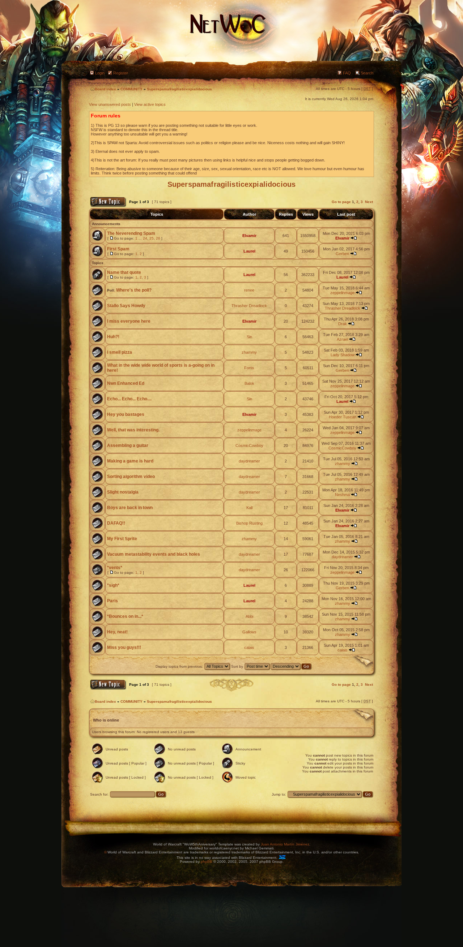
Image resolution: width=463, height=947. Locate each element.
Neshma (342, 494)
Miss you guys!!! (124, 647)
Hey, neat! (117, 631)
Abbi (249, 616)
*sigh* (113, 585)
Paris (112, 600)
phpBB (206, 862)
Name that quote (124, 272)
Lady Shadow (342, 355)
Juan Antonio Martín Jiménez (285, 844)
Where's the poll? (134, 290)
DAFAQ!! (116, 523)
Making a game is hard (130, 461)
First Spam (118, 248)
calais (249, 647)
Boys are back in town (130, 507)
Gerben (342, 253)
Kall (249, 507)
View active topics (150, 104)
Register (120, 73)
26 (158, 238)
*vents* (114, 567)
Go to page (341, 202)
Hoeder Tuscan (342, 417)
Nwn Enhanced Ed (125, 383)
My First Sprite (122, 538)
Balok (249, 383)
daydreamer (249, 461)
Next (369, 202)
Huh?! (113, 336)
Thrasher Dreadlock (249, 306)
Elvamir (249, 235)
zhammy (249, 352)
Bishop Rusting (249, 523)
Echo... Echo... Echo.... (129, 398)
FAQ (347, 73)
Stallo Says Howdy (126, 305)
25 (151, 238)
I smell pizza (119, 352)
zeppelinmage (342, 292)
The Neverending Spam (131, 233)
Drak (342, 324)
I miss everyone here (128, 321)
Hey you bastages (125, 414)
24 (145, 238)
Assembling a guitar (127, 445)
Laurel (249, 251)
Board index (105, 89)
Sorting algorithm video (131, 476)
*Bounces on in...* (125, 616)
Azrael (342, 339)
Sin (249, 337)
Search (367, 73)
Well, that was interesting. (133, 429)
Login (100, 73)
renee (249, 290)
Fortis (249, 368)
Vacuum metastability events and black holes (153, 554)
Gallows (249, 632)
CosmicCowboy (249, 445)
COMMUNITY (131, 89)
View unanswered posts (110, 104)
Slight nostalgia (123, 492)
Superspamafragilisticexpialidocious (179, 89)
